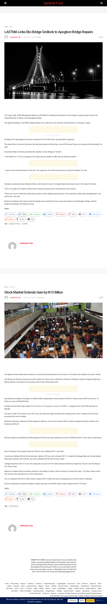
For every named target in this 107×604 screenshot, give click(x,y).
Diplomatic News (96, 586)
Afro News (9, 588)
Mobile (41, 588)
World (16, 588)
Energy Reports (74, 586)
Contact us (39, 583)
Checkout (31, 583)
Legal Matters (62, 588)
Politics (9, 586)
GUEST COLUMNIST (26, 591)
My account (71, 583)
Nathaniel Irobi (16, 37)
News (11, 26)
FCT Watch (28, 588)
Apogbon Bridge (14, 223)
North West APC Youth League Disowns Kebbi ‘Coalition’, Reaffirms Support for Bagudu (76, 596)
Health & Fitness (79, 588)
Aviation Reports (91, 588)
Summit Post (53, 3)
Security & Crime (31, 586)
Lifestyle (53, 586)
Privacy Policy (15, 583)
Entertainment (85, 586)
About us (23, 583)
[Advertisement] (53, 9)
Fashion (47, 588)
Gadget (70, 588)
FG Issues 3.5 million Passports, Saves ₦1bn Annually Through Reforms (79, 593)
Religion (40, 586)
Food (21, 588)
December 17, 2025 (29, 37)
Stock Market (13, 506)
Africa (23, 586)
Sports (47, 586)
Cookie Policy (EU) (49, 583)
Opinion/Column (63, 586)
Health (36, 588)
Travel (54, 588)
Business (12, 287)
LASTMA (25, 223)
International (86, 591)
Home (6, 26)
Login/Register (61, 583)
